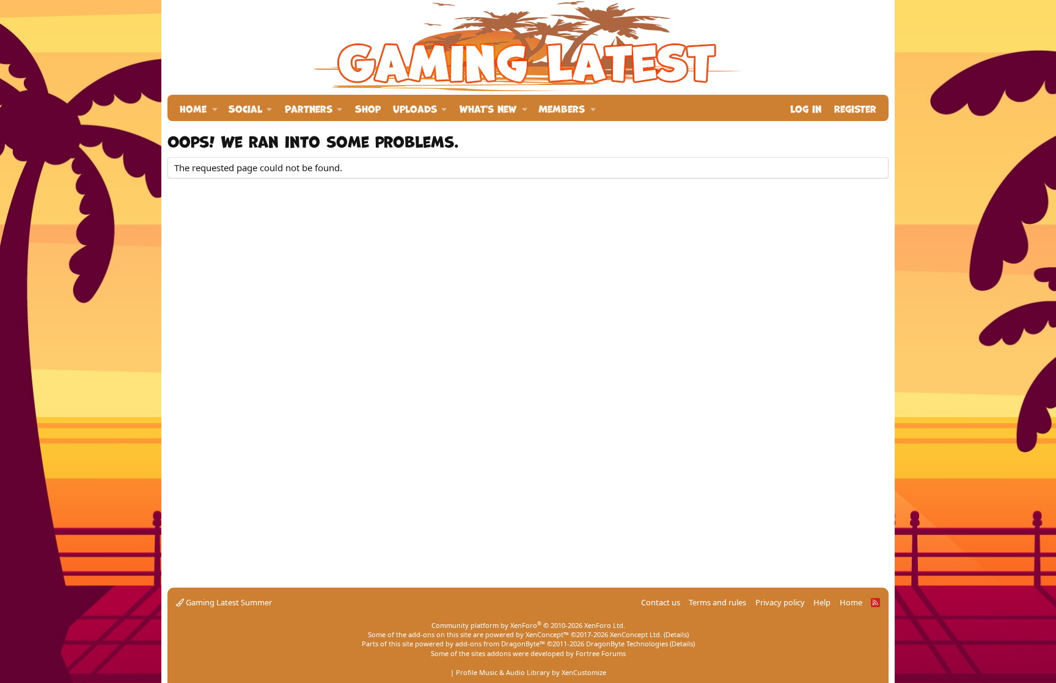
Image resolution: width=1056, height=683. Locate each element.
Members (561, 108)
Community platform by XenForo (528, 625)
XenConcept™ (547, 634)
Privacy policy (780, 602)
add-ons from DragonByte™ (500, 643)
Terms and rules (717, 602)
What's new (488, 108)
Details (676, 634)
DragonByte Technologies (627, 643)
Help (822, 602)
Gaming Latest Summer (228, 602)
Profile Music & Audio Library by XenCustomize (531, 672)
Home (193, 108)
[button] (214, 108)
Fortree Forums (601, 653)
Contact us (660, 602)
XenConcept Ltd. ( (638, 634)
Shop (368, 108)
